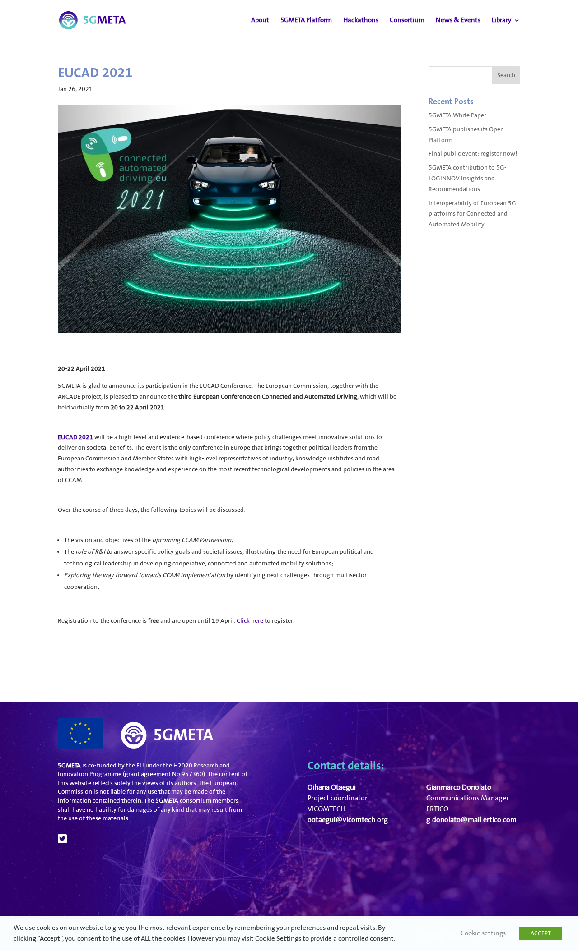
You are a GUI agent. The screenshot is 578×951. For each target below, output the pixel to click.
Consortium (407, 20)
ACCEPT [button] (541, 933)
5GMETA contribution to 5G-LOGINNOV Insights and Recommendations (468, 178)
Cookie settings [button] (483, 933)
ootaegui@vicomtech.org (348, 820)
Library (501, 20)
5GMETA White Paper (457, 115)
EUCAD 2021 (75, 437)
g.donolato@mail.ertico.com (471, 820)
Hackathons (360, 20)
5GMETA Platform (306, 20)
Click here (250, 621)
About (260, 20)
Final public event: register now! (473, 153)
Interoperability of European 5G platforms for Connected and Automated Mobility (472, 214)
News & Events (458, 20)
